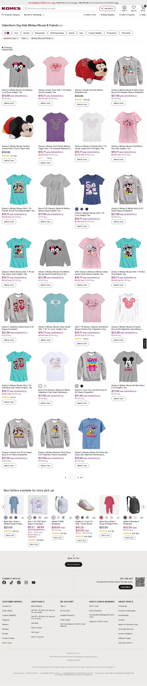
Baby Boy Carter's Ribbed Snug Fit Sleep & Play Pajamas (13, 522)
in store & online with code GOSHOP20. (98, 3)
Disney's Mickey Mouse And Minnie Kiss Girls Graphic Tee (126, 147)
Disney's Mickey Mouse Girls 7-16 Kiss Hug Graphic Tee (128, 273)
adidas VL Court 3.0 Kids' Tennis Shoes (84, 522)
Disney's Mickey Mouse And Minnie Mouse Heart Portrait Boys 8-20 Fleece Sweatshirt (53, 273)
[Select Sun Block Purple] (29, 517)
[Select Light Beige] (58, 517)
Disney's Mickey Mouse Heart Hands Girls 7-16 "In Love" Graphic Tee (54, 328)
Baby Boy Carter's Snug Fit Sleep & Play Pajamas (108, 522)
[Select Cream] (45, 386)
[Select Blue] (77, 209)
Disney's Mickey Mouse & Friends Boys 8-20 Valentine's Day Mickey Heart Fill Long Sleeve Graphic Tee (126, 328)
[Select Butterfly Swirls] (35, 517)
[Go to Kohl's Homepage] (11, 8)
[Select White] (40, 386)
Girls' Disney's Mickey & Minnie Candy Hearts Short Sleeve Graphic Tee (91, 273)
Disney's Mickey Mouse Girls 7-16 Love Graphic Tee (89, 214)
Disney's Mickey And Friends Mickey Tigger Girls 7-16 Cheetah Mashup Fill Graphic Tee (54, 147)
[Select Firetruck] (101, 517)
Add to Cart (9, 103)
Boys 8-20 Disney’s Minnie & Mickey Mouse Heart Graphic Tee (54, 209)
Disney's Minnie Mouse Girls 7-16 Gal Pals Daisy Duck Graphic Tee (18, 273)
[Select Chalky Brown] (130, 517)
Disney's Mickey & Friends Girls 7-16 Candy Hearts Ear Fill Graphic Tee (90, 147)
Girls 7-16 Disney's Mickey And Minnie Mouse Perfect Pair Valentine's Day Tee (91, 328)
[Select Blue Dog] (6, 517)
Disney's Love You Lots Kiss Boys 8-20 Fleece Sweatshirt (91, 391)
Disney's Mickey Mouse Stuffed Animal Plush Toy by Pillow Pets (16, 147)
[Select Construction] (16, 517)
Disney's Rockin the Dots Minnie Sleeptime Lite (89, 91)
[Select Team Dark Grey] (125, 517)
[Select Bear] (11, 517)
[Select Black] (87, 209)
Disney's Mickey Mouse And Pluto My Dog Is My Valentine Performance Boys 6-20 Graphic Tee (91, 453)
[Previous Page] (65, 477)
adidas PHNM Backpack (58, 522)
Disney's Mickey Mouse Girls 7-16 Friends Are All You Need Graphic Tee (18, 209)
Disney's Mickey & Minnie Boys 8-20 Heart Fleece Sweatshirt (127, 209)
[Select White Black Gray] (82, 517)
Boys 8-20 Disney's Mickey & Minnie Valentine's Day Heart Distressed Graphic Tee (54, 391)
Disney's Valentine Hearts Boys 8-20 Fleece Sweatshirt (18, 328)
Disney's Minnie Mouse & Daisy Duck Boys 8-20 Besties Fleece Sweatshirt (127, 91)
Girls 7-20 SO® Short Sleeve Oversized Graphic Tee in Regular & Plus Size (37, 522)
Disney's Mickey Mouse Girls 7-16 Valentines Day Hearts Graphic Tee (17, 386)
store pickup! (67, 3)
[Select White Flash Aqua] (87, 517)
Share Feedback (73, 564)
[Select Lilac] (63, 517)
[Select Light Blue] (53, 517)
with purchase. (41, 3)
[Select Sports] (111, 517)
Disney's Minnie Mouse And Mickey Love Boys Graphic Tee (17, 91)
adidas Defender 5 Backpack (131, 522)
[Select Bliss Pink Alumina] (77, 517)
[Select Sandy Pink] (135, 517)
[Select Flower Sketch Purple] (40, 517)
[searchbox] (59, 8)
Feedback (145, 344)
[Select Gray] (77, 386)
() (88, 99)
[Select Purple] (82, 209)
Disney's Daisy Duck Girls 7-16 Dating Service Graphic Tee (54, 91)
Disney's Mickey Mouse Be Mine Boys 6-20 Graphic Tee (128, 386)
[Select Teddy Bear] (106, 517)
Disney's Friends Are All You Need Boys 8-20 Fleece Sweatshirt (17, 453)
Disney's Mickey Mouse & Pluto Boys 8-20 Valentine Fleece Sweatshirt (54, 453)
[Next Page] (78, 477)
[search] (26, 8)
